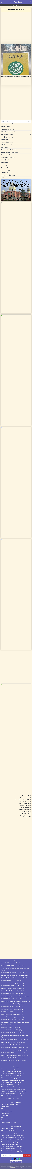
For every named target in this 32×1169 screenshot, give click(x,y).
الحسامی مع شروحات (25, 807)
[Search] (29, 121)
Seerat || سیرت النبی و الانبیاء (7, 137)
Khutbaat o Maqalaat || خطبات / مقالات (9, 152)
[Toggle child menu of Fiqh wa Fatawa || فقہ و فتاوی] (30, 129)
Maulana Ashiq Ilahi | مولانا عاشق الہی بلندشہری (13, 988)
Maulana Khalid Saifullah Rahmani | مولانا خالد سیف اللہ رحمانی (16, 1001)
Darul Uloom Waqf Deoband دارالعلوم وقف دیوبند (13, 1130)
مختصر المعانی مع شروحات (24, 809)
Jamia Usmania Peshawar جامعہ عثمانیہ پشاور (13, 1093)
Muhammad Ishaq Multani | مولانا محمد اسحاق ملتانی (14, 1060)
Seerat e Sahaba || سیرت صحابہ (8, 139)
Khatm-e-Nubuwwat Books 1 (9, 1120)
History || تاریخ (4, 165)
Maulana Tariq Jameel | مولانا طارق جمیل (11, 1027)
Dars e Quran (5, 1106)
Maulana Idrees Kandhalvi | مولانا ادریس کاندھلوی (13, 1011)
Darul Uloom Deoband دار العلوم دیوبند (11, 1069)
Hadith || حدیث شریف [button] (5, 126)
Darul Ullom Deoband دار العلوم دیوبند (11, 1128)
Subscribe (27, 1155)
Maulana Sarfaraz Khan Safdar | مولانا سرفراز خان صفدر (14, 1024)
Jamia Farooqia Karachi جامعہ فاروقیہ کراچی (13, 1073)
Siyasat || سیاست (5, 167)
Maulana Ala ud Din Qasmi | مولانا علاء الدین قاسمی (13, 990)
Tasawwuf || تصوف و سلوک (7, 142)
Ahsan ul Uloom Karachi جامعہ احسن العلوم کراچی (14, 1091)
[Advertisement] (16, 28)
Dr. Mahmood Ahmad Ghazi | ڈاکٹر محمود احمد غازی (13, 965)
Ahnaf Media (5, 1115)
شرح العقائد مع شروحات (25, 805)
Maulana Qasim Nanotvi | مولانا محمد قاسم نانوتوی (13, 1016)
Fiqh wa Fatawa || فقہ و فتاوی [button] (7, 129)
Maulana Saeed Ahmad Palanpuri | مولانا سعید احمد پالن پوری (15, 1022)
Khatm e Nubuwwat (7, 1111)
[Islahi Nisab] (16, 594)
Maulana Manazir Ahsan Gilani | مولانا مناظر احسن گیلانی (14, 1003)
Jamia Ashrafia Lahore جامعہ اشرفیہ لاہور (12, 1082)
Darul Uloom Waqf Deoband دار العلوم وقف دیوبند (14, 1080)
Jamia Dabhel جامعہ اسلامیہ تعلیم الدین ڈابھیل (12, 1098)
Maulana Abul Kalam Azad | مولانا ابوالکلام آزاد (12, 980)
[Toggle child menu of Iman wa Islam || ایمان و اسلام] (30, 134)
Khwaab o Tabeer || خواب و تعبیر (8, 175)
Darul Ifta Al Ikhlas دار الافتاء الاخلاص (10, 1144)
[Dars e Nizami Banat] (16, 257)
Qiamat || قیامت (4, 177)
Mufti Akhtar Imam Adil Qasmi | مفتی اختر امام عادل (13, 1042)
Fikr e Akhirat (5, 1113)
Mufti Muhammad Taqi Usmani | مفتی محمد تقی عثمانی (14, 1050)
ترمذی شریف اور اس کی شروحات (23, 797)
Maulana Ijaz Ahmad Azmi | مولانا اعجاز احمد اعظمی (13, 993)
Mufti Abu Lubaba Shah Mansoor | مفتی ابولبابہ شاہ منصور (15, 1039)
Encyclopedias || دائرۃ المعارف (8, 157)
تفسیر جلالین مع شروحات (24, 803)
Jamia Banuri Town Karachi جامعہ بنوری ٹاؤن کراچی (14, 1075)
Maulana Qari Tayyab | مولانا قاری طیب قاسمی (12, 1014)
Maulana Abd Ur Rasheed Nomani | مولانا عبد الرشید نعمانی (15, 975)
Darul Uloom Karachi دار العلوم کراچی (11, 1078)
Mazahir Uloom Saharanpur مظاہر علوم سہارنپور (13, 1095)
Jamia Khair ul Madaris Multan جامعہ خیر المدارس (14, 1151)
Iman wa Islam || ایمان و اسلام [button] (7, 134)
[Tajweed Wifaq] (16, 482)
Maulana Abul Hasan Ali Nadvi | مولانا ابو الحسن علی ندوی (15, 977)
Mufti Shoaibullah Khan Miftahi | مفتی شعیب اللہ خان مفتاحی (15, 1057)
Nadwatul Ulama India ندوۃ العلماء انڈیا (11, 1087)
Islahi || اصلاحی (4, 147)
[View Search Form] (30, 2)
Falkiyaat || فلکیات (5, 159)
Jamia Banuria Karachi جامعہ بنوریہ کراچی (12, 1146)
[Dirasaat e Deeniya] (16, 370)
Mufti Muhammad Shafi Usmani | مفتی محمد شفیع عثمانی (15, 1047)
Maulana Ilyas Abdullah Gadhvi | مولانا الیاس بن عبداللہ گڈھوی (15, 996)
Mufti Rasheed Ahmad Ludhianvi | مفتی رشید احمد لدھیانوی (15, 1055)
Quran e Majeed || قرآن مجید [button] (7, 124)
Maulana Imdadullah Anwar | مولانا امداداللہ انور (12, 998)
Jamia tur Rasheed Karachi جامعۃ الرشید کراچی (13, 1139)
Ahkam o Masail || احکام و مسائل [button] (8, 131)
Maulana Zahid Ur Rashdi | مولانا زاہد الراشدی (12, 1030)
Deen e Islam (5, 1108)
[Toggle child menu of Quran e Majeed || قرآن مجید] (30, 124)
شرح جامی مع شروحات (25, 813)
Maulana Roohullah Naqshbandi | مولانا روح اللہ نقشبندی (14, 1019)
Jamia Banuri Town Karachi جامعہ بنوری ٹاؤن (12, 1135)
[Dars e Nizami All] (16, 190)
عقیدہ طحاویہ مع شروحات (24, 815)
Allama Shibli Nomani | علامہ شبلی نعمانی (11, 962)
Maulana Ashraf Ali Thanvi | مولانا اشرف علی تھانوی (13, 985)
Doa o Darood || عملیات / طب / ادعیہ (9, 149)
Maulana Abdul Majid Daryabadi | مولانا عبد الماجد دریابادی (15, 972)
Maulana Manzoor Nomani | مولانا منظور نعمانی (12, 1006)
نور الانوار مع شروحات (25, 811)
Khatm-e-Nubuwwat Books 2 (9, 1122)
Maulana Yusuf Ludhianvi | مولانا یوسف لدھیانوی (12, 1009)
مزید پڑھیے (12, 1167)
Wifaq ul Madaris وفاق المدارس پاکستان (11, 1071)
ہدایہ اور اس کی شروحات (24, 801)
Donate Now (16, 5)
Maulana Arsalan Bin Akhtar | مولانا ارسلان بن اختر (13, 983)
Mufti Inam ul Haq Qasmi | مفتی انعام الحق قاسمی (13, 1044)
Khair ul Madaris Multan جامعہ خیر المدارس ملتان (13, 1089)
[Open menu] (2, 2)
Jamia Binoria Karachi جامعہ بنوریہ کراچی (12, 1084)
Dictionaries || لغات (5, 154)
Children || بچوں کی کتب (6, 172)
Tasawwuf (4, 1117)
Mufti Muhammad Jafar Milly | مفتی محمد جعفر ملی (13, 1052)
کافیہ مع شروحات (26, 816)
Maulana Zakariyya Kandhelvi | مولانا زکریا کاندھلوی (13, 1032)
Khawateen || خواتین (5, 170)
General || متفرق (4, 162)
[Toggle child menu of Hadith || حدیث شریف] (30, 126)
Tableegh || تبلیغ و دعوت (6, 144)
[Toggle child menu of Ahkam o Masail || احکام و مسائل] (30, 132)
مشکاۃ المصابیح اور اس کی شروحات (22, 799)
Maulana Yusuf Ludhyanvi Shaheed (10, 1104)
